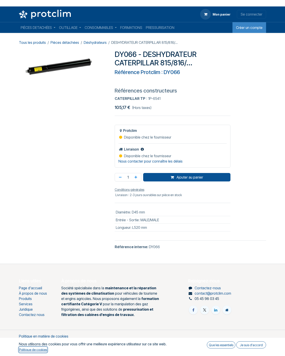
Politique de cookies (33, 350)
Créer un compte (249, 27)
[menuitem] (38, 27)
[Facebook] (193, 310)
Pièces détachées (65, 42)
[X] (204, 310)
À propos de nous (33, 293)
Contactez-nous (208, 288)
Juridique (26, 309)
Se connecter (251, 14)
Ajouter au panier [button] (189, 177)
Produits (25, 298)
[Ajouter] (136, 177)
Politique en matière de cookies (43, 336)
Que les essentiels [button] (221, 345)
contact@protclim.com (213, 293)
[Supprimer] (119, 177)
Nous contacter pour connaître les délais (150, 161)
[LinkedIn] (215, 310)
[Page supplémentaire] (226, 310)
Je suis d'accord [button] (251, 345)
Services (26, 304)
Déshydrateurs (95, 42)
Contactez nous (32, 314)
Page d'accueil (30, 288)
